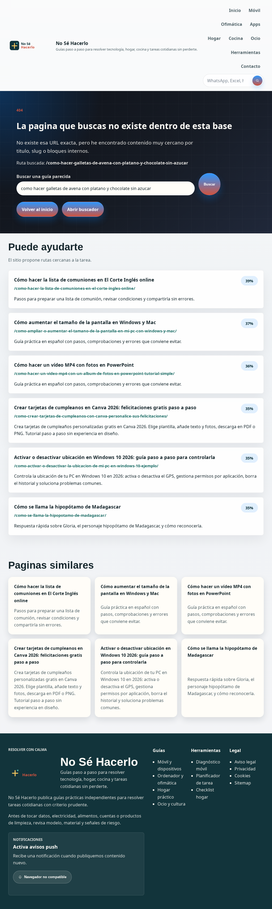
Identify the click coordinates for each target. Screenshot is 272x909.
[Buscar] (257, 81)
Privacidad (245, 769)
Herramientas (245, 52)
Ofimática (231, 24)
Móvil (254, 10)
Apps (255, 24)
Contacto (250, 66)
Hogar (214, 38)
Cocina (236, 38)
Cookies (242, 776)
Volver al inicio (37, 209)
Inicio (235, 10)
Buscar (209, 184)
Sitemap (243, 783)
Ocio (255, 38)
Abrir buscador (83, 209)
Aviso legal (245, 762)
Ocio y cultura (171, 804)
